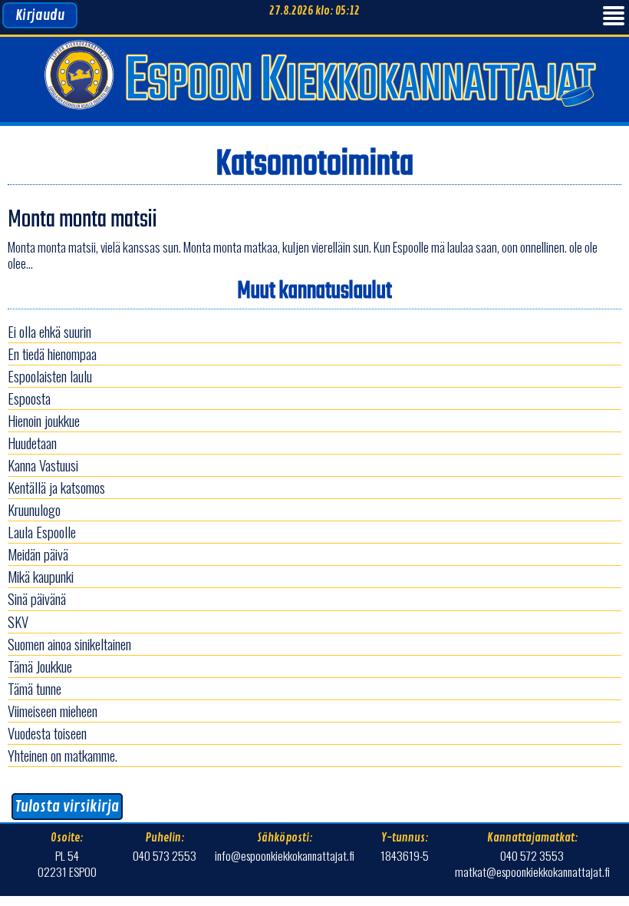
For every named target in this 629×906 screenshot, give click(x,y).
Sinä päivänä (37, 598)
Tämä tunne (34, 688)
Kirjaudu (39, 15)
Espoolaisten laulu (50, 375)
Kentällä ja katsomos (56, 487)
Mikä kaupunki (41, 576)
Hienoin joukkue (44, 420)
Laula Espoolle (42, 531)
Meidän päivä (38, 554)
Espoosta (29, 398)
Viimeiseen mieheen (52, 710)
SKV (18, 621)
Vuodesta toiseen (47, 732)
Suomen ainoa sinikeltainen (69, 643)
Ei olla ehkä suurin (49, 331)
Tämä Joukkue (40, 666)
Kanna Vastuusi (43, 465)
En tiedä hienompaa (52, 353)
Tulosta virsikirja (67, 806)
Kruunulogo (34, 509)
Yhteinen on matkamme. (62, 755)
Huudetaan (32, 442)
